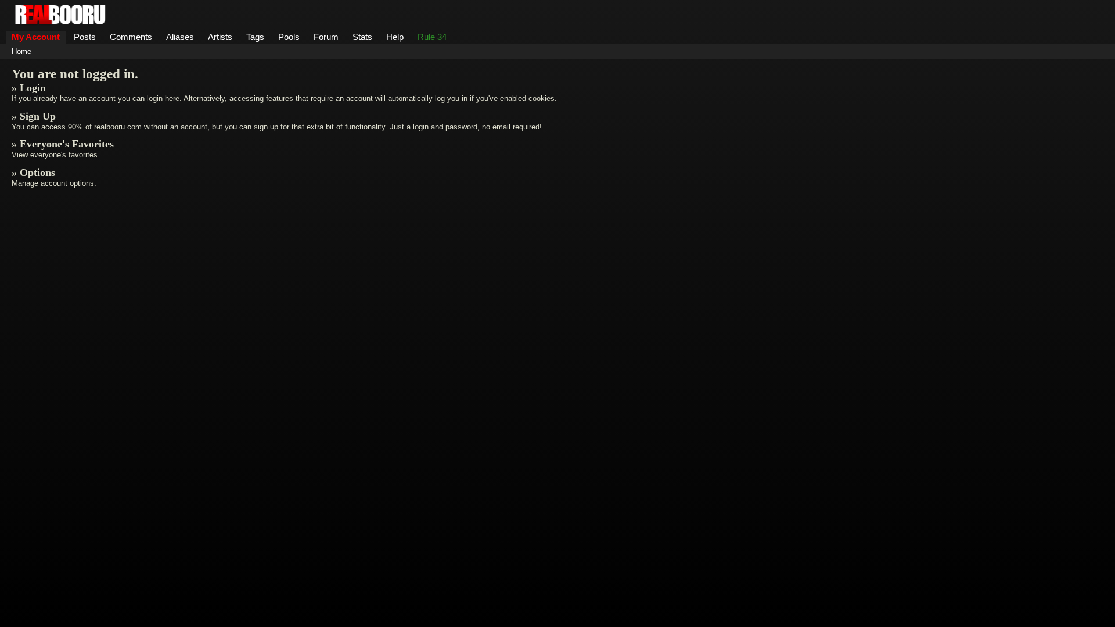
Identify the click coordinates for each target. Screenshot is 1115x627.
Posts (85, 37)
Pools (289, 37)
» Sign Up (34, 116)
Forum (326, 37)
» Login (29, 87)
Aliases (180, 37)
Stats (362, 37)
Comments (131, 37)
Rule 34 (432, 37)
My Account (36, 37)
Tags (255, 37)
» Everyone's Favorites (63, 144)
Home (21, 51)
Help (395, 37)
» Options (33, 172)
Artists (220, 37)
